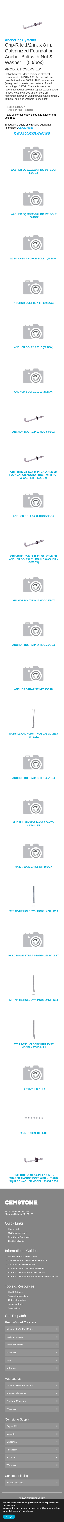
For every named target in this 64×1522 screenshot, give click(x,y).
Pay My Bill (13, 1229)
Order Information (17, 1300)
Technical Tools (15, 1304)
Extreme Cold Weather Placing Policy (26, 1272)
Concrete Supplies (16, 12)
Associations (14, 1308)
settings (28, 1511)
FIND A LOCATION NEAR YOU (32, 133)
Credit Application (16, 1241)
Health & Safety (15, 1292)
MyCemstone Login (17, 1233)
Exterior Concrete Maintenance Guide (26, 1268)
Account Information (18, 1296)
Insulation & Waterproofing (21, 36)
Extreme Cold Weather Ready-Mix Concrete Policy (33, 1276)
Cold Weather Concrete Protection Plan (27, 1260)
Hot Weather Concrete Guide (22, 1256)
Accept (9, 1517)
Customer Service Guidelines (22, 1264)
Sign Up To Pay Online (19, 1237)
